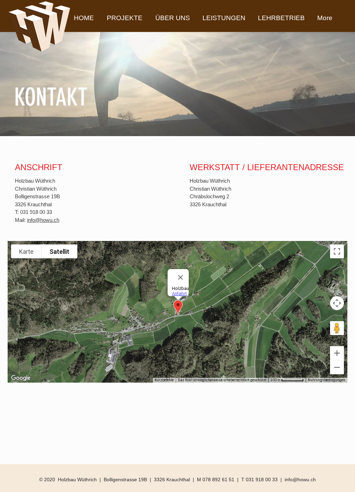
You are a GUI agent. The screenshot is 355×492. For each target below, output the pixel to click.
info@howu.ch (43, 220)
